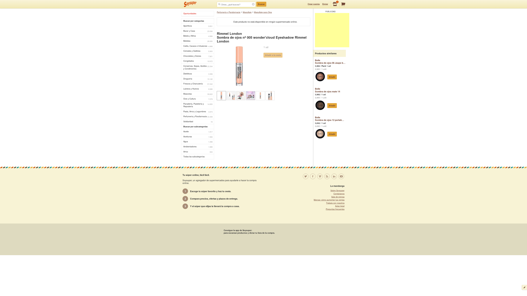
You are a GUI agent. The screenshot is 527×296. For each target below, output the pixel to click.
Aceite (198, 131)
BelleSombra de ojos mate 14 (327, 90)
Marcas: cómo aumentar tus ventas (329, 199)
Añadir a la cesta (273, 55)
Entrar (325, 4)
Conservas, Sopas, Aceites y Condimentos (198, 67)
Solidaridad (198, 121)
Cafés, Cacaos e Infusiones (198, 46)
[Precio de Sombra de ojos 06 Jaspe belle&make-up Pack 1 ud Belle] (320, 76)
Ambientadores (198, 146)
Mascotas (198, 93)
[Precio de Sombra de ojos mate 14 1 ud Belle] (320, 105)
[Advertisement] (332, 30)
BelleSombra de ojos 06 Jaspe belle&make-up (330, 61)
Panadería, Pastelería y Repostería (198, 105)
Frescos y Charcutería (198, 83)
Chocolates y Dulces (198, 56)
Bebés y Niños (198, 35)
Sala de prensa (337, 196)
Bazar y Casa (198, 30)
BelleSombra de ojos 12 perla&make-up (330, 118)
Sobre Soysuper (337, 190)
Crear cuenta (314, 4)
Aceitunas (198, 136)
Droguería (198, 78)
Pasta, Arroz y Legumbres (198, 111)
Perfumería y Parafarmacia (228, 12)
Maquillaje (247, 12)
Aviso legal (339, 206)
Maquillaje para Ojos (263, 12)
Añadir (332, 76)
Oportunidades (189, 13)
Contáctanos (338, 193)
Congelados (198, 60)
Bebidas (198, 40)
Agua (198, 141)
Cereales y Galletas (198, 50)
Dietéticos (198, 73)
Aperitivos (198, 25)
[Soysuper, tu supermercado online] (190, 4)
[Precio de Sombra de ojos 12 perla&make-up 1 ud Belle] (320, 134)
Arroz (198, 151)
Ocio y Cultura (198, 98)
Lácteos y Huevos (198, 88)
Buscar (261, 4)
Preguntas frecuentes (335, 209)
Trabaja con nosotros (335, 203)
